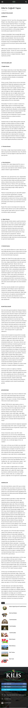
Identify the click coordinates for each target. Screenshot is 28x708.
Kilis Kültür (12, 5)
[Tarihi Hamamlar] (4, 621)
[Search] (26, 2)
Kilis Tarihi (11, 658)
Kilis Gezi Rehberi (13, 613)
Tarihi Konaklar (12, 632)
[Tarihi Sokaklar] (4, 627)
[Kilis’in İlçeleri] (4, 641)
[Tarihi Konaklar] (4, 634)
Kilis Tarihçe (12, 652)
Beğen (24, 683)
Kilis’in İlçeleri (12, 639)
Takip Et (24, 686)
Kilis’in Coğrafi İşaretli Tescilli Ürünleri (17, 606)
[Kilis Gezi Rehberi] (4, 614)
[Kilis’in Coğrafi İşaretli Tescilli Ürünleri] (4, 608)
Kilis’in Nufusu (12, 645)
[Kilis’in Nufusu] (4, 647)
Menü (7, 5)
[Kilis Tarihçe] (4, 654)
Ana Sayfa (3, 5)
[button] (2, 2)
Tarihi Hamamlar (13, 619)
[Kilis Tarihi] (4, 660)
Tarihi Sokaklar (12, 626)
